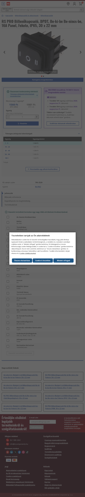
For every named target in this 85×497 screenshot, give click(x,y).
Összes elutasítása (22, 260)
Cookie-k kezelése (42, 260)
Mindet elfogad (63, 260)
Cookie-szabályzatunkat (28, 253)
